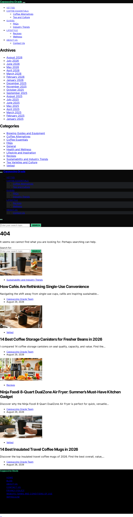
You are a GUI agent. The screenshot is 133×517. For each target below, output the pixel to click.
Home (9, 477)
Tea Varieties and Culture (21, 162)
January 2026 (15, 80)
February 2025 (15, 115)
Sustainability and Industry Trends (27, 159)
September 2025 (16, 93)
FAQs (15, 23)
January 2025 (15, 118)
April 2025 (12, 109)
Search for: (6, 222)
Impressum (13, 497)
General (11, 146)
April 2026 (12, 70)
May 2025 (12, 106)
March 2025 (13, 112)
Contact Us (19, 43)
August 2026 (14, 57)
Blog (9, 480)
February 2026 (15, 76)
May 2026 (12, 67)
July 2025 (12, 99)
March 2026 (13, 73)
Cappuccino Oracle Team (19, 299)
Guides (10, 20)
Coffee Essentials (17, 11)
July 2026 (12, 60)
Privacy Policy (15, 490)
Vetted (10, 7)
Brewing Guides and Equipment (25, 133)
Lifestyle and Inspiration (21, 152)
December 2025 (16, 83)
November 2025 (16, 86)
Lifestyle (12, 30)
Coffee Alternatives (23, 14)
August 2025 (14, 96)
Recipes (17, 33)
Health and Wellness (18, 149)
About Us (12, 40)
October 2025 (15, 89)
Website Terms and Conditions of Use (29, 493)
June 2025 (13, 102)
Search (36, 225)
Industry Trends (21, 27)
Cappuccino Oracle (11, 1)
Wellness (17, 36)
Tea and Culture (21, 17)
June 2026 (13, 63)
